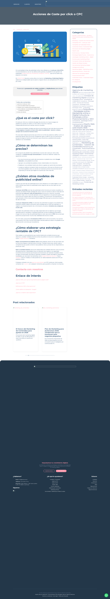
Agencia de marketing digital (82, 91)
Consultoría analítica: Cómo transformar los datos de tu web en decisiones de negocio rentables (83, 209)
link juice (79, 143)
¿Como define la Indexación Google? (26, 289)
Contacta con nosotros (24, 110)
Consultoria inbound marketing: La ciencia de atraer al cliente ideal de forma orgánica (82, 194)
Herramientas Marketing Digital (81, 65)
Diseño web (75, 50)
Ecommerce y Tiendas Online (80, 53)
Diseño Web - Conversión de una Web (82, 129)
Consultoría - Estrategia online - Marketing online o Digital (83, 112)
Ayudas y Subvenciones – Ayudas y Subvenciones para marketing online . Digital (83, 37)
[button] (20, 4)
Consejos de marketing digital (83, 97)
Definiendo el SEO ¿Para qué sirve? (25, 286)
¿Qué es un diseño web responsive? (26, 292)
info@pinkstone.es (23, 479)
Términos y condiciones (47, 596)
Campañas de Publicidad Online (81, 44)
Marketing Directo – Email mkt (81, 71)
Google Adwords (26, 73)
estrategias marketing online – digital (82, 57)
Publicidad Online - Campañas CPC (81, 165)
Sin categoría (76, 79)
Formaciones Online (78, 138)
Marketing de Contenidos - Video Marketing (85, 150)
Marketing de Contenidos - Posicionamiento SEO (83, 148)
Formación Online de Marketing (81, 61)
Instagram (41, 73)
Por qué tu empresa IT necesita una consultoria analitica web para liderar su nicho (83, 199)
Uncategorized (76, 81)
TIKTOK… (47, 73)
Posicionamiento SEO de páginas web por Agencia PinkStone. (61, 594)
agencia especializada (38, 262)
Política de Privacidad (63, 596)
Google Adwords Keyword (49, 256)
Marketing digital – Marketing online (82, 69)
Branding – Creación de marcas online (83, 40)
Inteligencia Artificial (78, 67)
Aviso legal (55, 596)
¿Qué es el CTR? (20, 283)
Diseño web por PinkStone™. (41, 594)
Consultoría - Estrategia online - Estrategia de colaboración (83, 99)
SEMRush (18, 257)
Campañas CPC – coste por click (81, 42)
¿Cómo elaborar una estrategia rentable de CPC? (29, 109)
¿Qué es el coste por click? (24, 104)
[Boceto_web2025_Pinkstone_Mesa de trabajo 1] (55, 413)
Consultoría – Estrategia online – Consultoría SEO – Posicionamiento (82, 122)
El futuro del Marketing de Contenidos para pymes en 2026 (25, 330)
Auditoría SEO (81, 95)
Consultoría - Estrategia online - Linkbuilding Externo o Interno (83, 107)
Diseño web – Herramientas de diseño (81, 136)
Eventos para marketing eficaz (81, 59)
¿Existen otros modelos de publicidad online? (28, 107)
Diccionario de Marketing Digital (81, 48)
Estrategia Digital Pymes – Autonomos (83, 55)
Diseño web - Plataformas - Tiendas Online (83, 133)
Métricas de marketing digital (80, 73)
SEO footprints (81, 182)
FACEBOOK (35, 73)
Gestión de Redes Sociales (79, 63)
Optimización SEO (82, 162)
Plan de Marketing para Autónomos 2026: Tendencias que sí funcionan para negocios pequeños (54, 332)
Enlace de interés (21, 112)
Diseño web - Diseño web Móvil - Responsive (81, 131)
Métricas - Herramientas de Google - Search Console (82, 158)
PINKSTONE (21, 78)
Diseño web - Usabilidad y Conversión (81, 134)
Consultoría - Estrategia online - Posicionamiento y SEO (83, 117)
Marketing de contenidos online (83, 152)
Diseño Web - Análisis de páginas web (83, 126)
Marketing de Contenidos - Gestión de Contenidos (83, 145)
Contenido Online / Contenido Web (82, 46)
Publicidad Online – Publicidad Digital (82, 77)
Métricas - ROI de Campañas (79, 160)
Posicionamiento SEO (78, 75)
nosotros (26, 264)
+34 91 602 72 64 (25, 481)
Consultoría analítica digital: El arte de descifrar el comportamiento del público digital (83, 204)
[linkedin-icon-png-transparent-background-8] (14, 538)
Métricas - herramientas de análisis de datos (86, 157)
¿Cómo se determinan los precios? (26, 105)
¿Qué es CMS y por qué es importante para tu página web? (32, 279)
